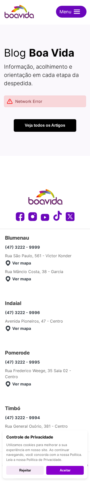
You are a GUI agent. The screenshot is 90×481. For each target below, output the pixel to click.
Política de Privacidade (43, 460)
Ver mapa (21, 263)
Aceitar (65, 470)
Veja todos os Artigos (45, 125)
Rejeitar (25, 470)
